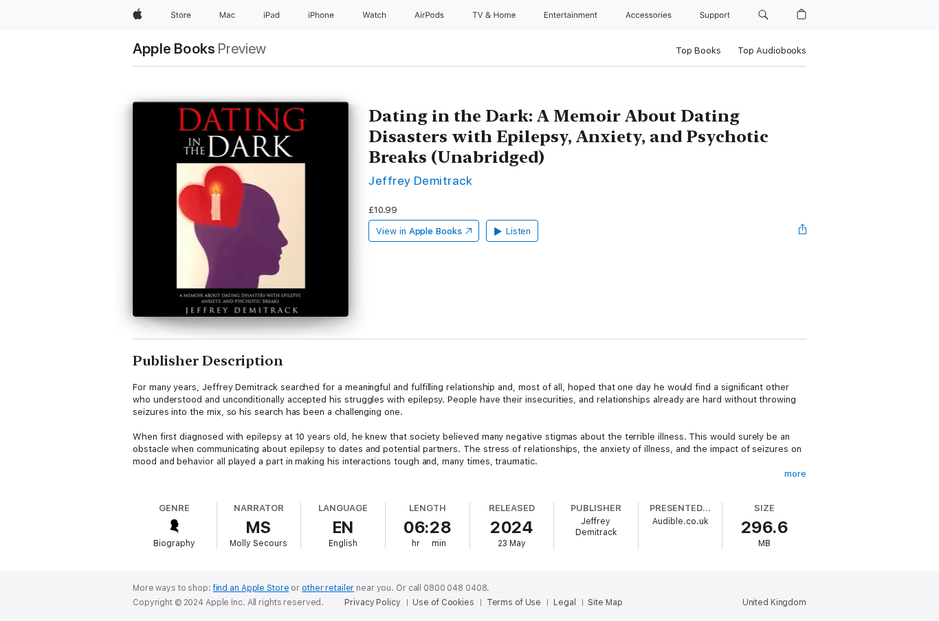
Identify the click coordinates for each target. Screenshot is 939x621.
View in (419, 231)
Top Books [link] (698, 50)
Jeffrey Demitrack (420, 180)
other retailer (328, 588)
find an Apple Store (251, 588)
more (795, 473)
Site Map (605, 602)
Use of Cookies (443, 602)
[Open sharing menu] (803, 231)
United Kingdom (774, 602)
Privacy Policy (372, 602)
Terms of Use (514, 602)
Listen (518, 231)
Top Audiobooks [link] (772, 50)
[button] (763, 15)
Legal (564, 602)
